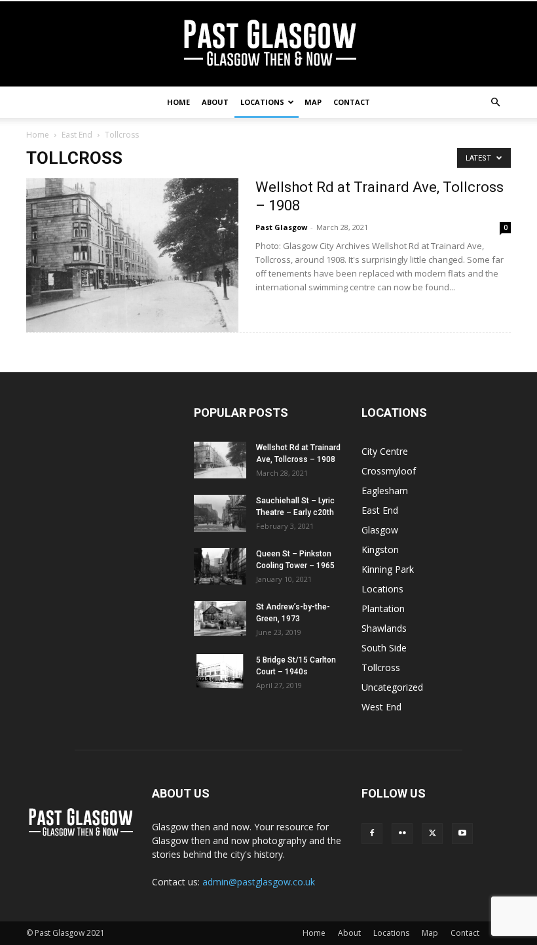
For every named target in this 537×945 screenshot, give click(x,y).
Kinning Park (387, 569)
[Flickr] (402, 833)
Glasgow (379, 530)
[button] (495, 102)
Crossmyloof (388, 471)
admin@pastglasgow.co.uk (258, 882)
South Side (384, 648)
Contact (351, 102)
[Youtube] (462, 833)
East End (77, 134)
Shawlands (384, 628)
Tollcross (380, 667)
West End (381, 707)
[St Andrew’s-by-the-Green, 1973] (220, 618)
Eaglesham (384, 490)
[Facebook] (371, 833)
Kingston (380, 549)
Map (313, 102)
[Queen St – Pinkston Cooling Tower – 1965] (220, 566)
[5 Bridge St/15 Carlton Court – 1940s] (220, 671)
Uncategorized (392, 687)
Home (178, 102)
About (215, 102)
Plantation (383, 608)
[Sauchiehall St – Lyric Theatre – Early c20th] (220, 513)
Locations (262, 102)
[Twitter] (432, 833)
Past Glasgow (281, 227)
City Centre (384, 451)
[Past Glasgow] (268, 44)
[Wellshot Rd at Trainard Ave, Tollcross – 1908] (132, 255)
